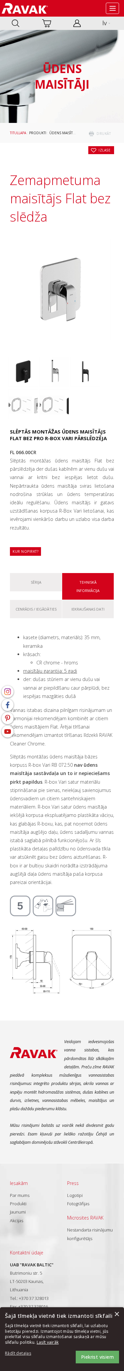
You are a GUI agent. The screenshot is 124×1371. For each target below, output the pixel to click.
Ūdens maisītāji (63, 133)
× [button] (116, 1314)
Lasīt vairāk (48, 1342)
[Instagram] (8, 692)
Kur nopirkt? (25, 551)
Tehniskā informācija (88, 586)
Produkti (37, 133)
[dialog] (62, 1339)
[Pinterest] (8, 718)
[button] (23, 1353)
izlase (104, 150)
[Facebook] (8, 705)
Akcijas (16, 1221)
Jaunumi (18, 1212)
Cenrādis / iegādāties (36, 609)
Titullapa (18, 133)
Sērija (36, 582)
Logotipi (75, 1195)
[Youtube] (8, 731)
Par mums (19, 1195)
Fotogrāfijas (78, 1204)
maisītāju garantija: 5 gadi (50, 671)
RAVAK (25, 8)
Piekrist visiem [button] (97, 1357)
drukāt (104, 133)
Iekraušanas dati (87, 609)
